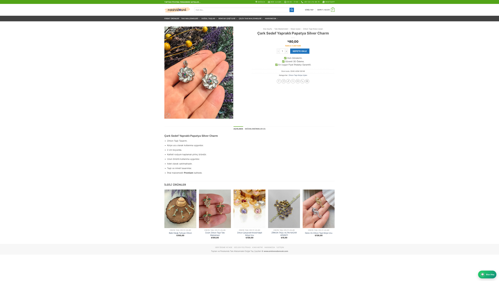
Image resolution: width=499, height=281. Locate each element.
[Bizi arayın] (302, 81)
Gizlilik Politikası (242, 247)
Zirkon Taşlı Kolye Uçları (313, 29)
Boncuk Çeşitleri (227, 19)
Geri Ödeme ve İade (223, 247)
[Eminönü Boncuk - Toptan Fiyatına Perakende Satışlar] (177, 10)
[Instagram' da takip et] (283, 81)
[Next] (334, 216)
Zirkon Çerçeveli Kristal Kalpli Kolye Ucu (249, 234)
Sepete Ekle (300, 51)
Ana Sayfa (267, 29)
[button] (309, 9)
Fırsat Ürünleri (171, 19)
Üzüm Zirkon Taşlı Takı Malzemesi (215, 234)
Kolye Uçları (296, 29)
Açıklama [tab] (238, 129)
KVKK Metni (257, 247)
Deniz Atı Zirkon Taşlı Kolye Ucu (318, 233)
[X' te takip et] (293, 81)
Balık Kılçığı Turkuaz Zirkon (180, 233)
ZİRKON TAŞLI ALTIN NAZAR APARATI (284, 234)
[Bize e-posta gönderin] (298, 81)
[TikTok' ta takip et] (288, 81)
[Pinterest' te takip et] (307, 81)
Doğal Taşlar (208, 19)
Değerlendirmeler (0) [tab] (255, 129)
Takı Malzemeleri (189, 19)
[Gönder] (292, 10)
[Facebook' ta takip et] (279, 81)
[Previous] (164, 216)
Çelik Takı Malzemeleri (250, 19)
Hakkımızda (270, 19)
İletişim (280, 247)
